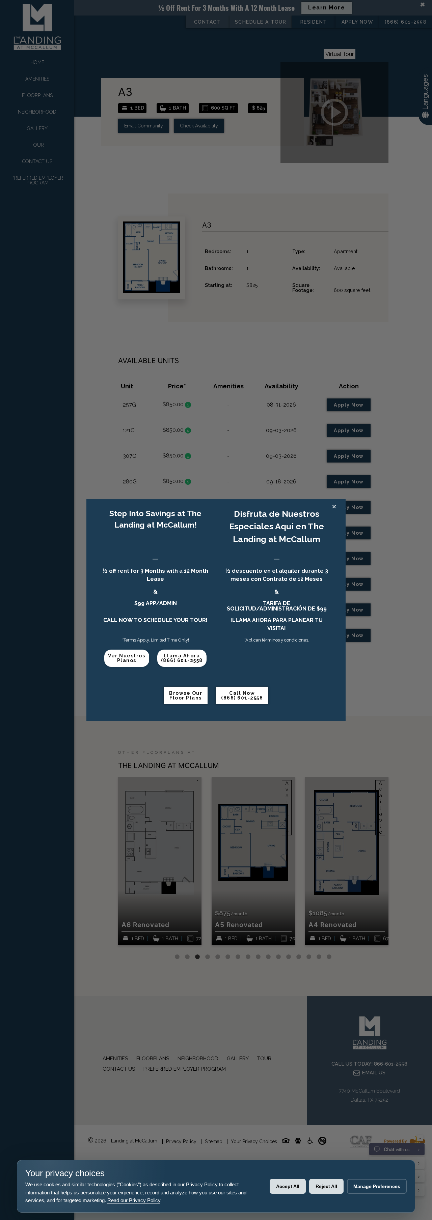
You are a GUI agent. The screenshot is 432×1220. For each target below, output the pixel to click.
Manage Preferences (376, 1186)
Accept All (287, 1186)
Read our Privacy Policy (133, 1200)
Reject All (326, 1186)
